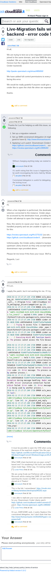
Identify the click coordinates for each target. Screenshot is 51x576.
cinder (11, 40)
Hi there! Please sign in (38, 16)
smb (18, 40)
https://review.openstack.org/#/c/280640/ (30, 148)
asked (13, 45)
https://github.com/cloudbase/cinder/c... (29, 145)
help (11, 568)
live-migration (29, 40)
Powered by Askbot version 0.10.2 (13, 571)
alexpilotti (18, 176)
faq (7, 568)
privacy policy (19, 568)
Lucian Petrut (18, 469)
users (37, 10)
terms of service (32, 568)
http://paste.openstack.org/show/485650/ (25, 71)
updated (15, 122)
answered (16, 118)
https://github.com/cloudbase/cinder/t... (24, 237)
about (2, 568)
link (11, 155)
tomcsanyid (19, 166)
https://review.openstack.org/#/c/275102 (24, 235)
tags (28, 10)
